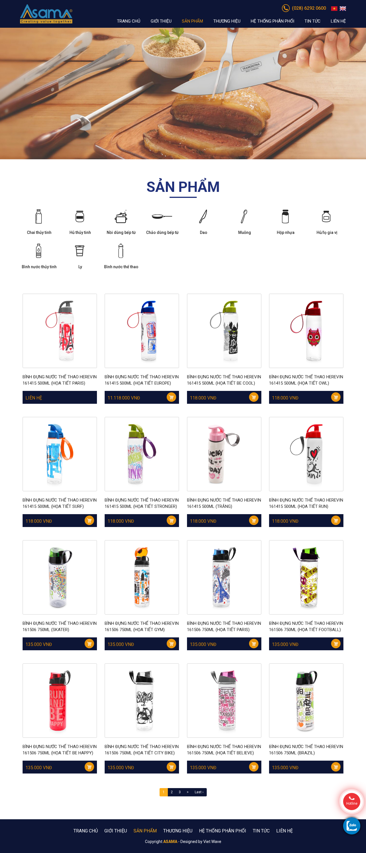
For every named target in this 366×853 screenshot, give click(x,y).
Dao (203, 232)
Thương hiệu (226, 21)
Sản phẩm (192, 21)
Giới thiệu (161, 21)
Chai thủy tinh (39, 232)
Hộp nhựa (286, 232)
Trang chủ (128, 21)
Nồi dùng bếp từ (121, 232)
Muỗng (244, 232)
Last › (199, 792)
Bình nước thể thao (121, 267)
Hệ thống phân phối (272, 21)
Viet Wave (212, 841)
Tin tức (313, 21)
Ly (80, 267)
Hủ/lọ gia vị (327, 232)
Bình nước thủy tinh (39, 267)
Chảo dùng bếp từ (162, 232)
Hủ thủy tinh (80, 232)
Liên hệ (338, 21)
